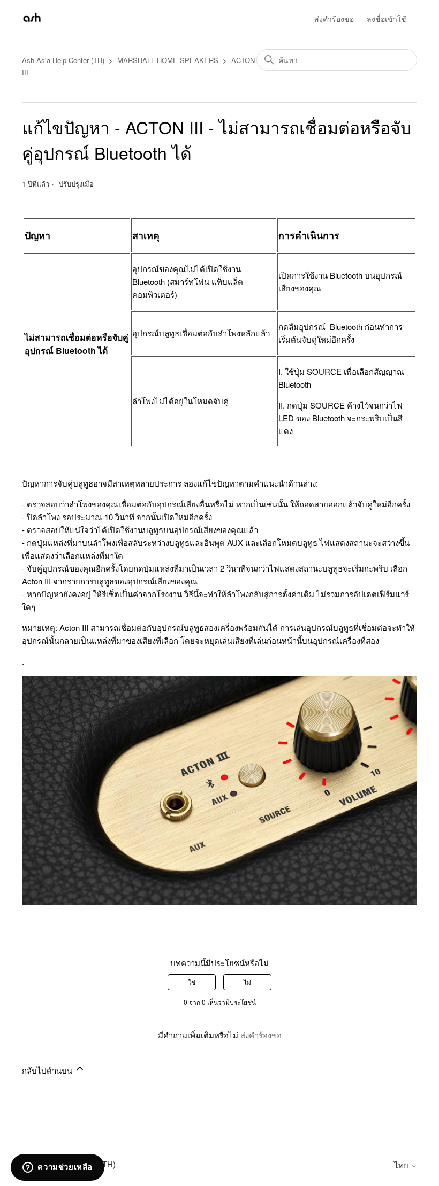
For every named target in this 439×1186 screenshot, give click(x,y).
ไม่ (247, 982)
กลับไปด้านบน (48, 1070)
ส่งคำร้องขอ (334, 18)
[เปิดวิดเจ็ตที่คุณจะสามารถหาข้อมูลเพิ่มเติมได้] (57, 1167)
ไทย (402, 1164)
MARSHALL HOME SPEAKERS (167, 60)
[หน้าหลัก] (32, 23)
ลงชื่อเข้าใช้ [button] (386, 18)
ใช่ (191, 982)
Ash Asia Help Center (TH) (63, 60)
